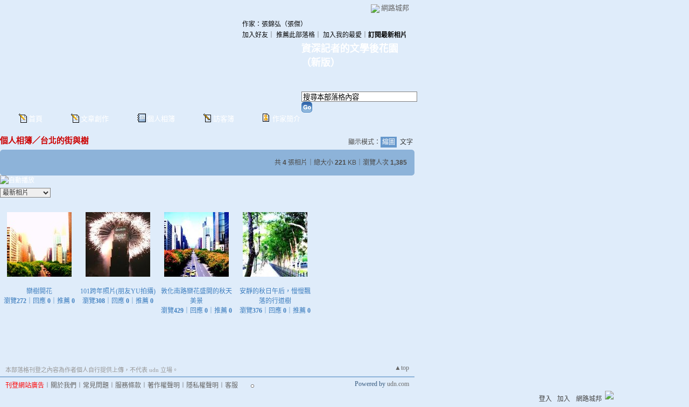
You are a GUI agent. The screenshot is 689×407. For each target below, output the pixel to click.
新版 (321, 62)
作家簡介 (286, 119)
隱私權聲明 (202, 385)
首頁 (36, 119)
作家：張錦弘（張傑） (274, 24)
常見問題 (96, 385)
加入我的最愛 (342, 35)
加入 (563, 399)
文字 (406, 142)
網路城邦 (395, 8)
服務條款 (128, 385)
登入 (545, 399)
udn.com (398, 384)
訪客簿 (223, 119)
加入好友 (255, 35)
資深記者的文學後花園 (349, 48)
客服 (231, 385)
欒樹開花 (39, 291)
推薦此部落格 (295, 35)
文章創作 (95, 119)
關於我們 (63, 385)
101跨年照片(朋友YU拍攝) (118, 291)
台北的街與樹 (64, 140)
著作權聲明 (163, 385)
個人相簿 (161, 119)
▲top (402, 367)
